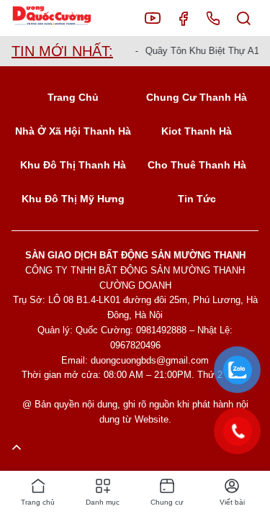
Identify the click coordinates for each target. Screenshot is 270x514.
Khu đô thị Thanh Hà (73, 165)
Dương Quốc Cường (63, 18)
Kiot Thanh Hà (196, 131)
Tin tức (197, 198)
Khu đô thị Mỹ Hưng (73, 198)
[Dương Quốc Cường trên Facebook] (183, 18)
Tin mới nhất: (62, 51)
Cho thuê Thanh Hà (197, 165)
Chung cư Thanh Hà (196, 97)
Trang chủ (73, 97)
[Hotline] (213, 18)
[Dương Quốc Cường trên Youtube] (153, 18)
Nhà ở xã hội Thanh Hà (73, 131)
